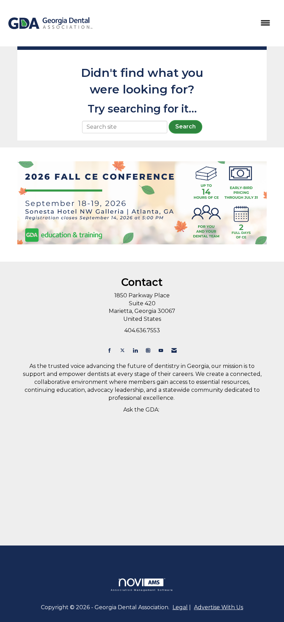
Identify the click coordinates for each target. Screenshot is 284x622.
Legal (180, 607)
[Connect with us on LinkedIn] (135, 350)
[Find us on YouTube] (161, 350)
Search (185, 126)
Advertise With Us (218, 607)
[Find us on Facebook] (109, 350)
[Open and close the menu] (186, 23)
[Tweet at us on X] (122, 350)
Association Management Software (142, 589)
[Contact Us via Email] (174, 350)
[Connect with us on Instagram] (148, 350)
